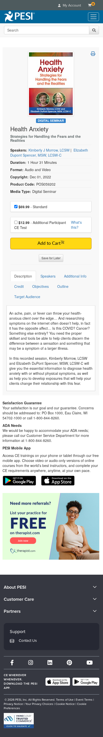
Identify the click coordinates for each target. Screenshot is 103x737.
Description (23, 276)
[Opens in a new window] (50, 526)
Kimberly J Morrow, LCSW (49, 150)
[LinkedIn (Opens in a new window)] (50, 663)
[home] (19, 16)
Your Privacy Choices (39, 704)
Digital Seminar (51, 120)
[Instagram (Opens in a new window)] (30, 663)
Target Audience (27, 296)
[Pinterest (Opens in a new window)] (69, 663)
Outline (62, 286)
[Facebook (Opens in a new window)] (12, 663)
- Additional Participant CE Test (40, 225)
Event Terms (84, 699)
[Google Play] (85, 682)
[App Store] (58, 682)
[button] (93, 53)
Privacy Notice (13, 704)
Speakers (48, 276)
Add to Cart (49, 243)
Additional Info (75, 276)
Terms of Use (65, 699)
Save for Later (51, 258)
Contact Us (28, 640)
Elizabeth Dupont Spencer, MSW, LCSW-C (49, 153)
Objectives (40, 286)
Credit (19, 286)
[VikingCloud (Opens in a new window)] (19, 720)
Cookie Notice (65, 704)
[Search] (94, 30)
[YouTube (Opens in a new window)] (89, 663)
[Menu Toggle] (93, 17)
